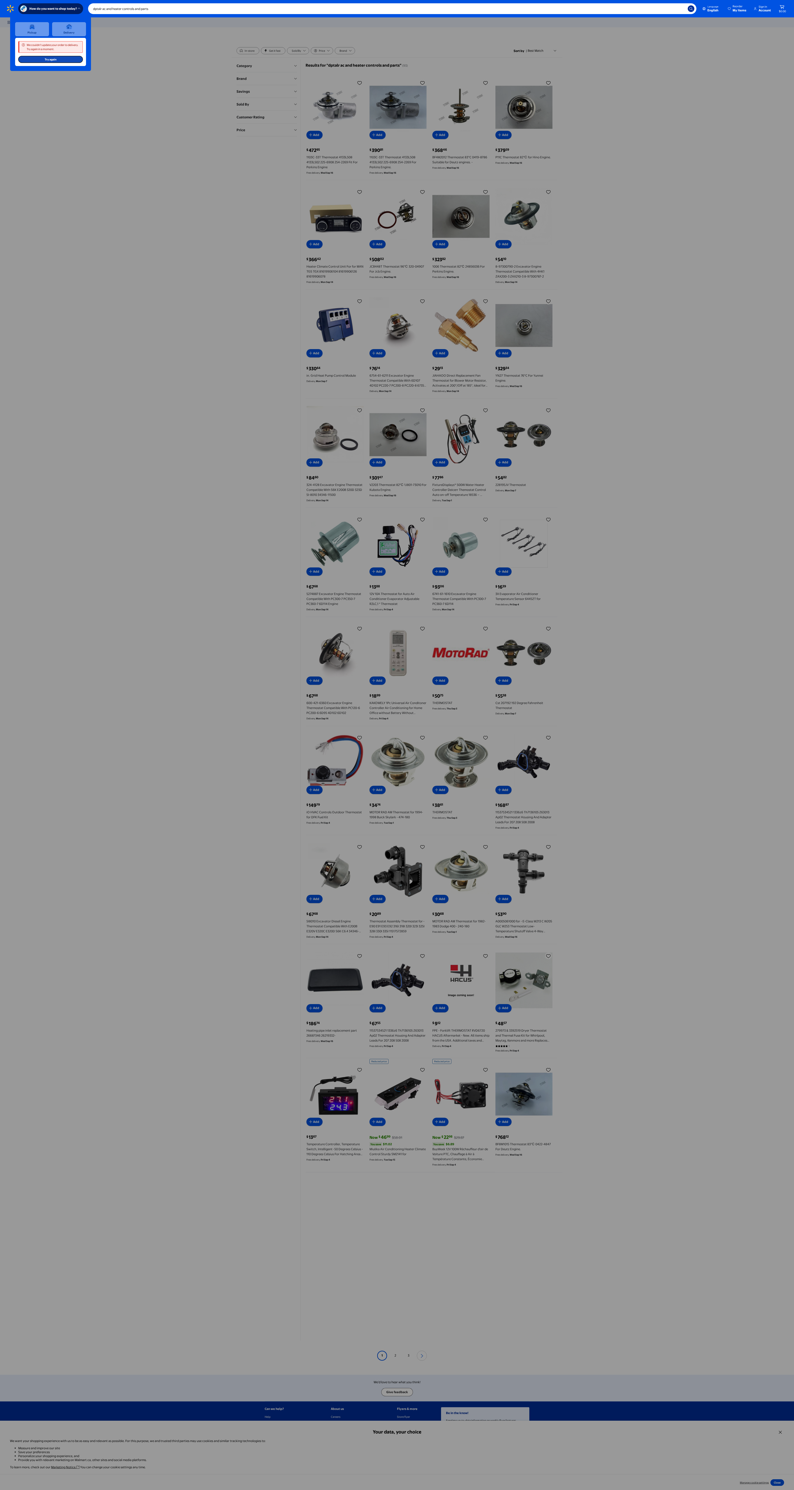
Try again (50, 59)
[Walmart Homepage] (10, 8)
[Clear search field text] (681, 8)
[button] (737, 8)
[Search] (691, 8)
